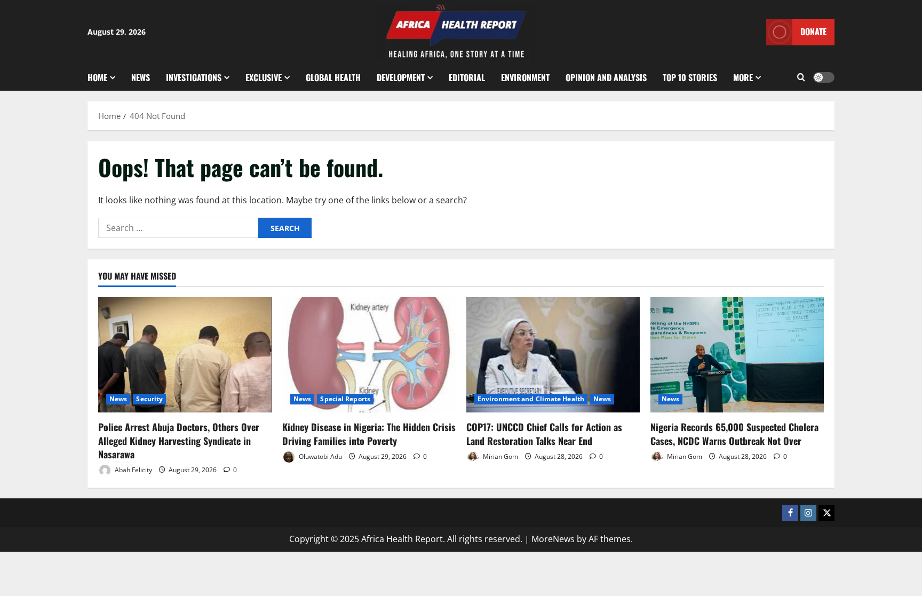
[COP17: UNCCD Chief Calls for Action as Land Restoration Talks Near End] (553, 355)
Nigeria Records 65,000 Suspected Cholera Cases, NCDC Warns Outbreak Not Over (734, 433)
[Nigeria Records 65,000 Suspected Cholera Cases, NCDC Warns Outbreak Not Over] (737, 355)
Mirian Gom (499, 456)
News (140, 77)
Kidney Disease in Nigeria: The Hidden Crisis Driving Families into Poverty (369, 433)
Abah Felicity (132, 469)
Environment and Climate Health (531, 398)
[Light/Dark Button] (823, 77)
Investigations (193, 77)
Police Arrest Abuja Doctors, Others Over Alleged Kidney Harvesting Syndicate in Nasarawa (178, 440)
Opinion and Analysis (606, 77)
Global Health (333, 77)
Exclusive (263, 77)
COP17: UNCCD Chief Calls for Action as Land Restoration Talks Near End (544, 433)
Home (97, 77)
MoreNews (553, 539)
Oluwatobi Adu (319, 456)
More (743, 77)
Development (401, 77)
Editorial (467, 77)
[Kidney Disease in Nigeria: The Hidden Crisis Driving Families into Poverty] (369, 355)
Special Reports (345, 398)
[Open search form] (801, 77)
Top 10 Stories (690, 77)
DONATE (813, 31)
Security (149, 398)
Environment (525, 77)
